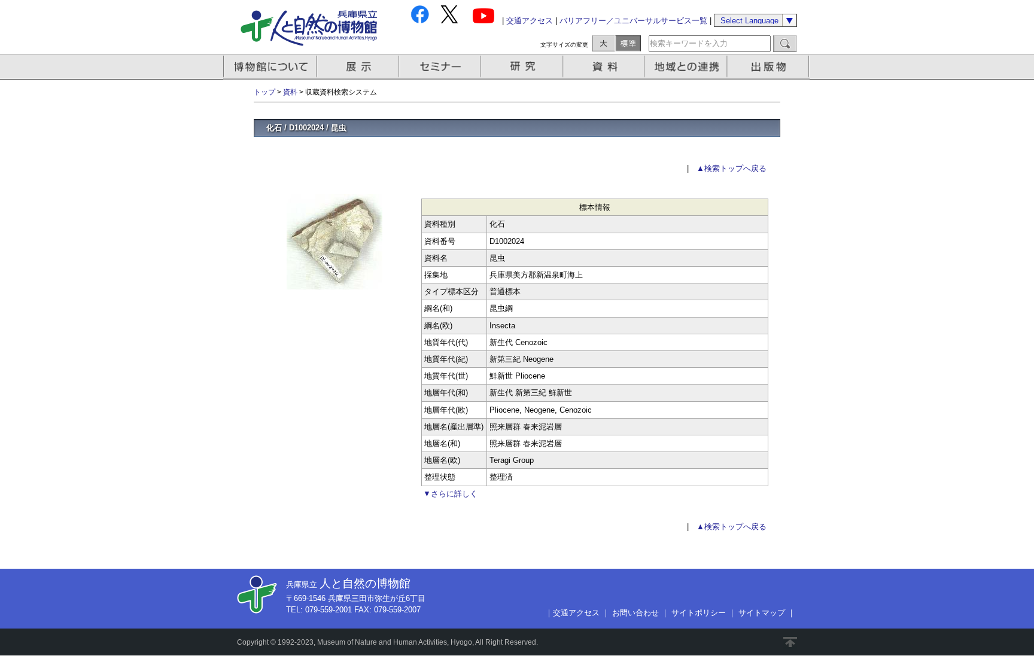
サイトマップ (761, 612)
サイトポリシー (698, 612)
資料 (605, 67)
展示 (358, 67)
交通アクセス (529, 20)
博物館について (270, 67)
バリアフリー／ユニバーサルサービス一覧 (633, 20)
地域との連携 (687, 67)
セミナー (441, 67)
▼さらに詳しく (450, 493)
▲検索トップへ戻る (732, 168)
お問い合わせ (635, 612)
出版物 (770, 67)
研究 (523, 67)
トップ (264, 92)
